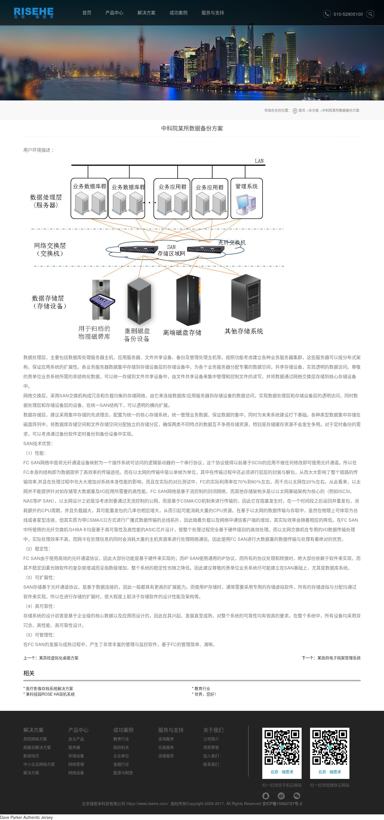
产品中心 (114, 12)
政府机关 (121, 747)
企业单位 (121, 755)
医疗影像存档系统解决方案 (49, 688)
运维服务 (166, 755)
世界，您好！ (206, 694)
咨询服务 (166, 738)
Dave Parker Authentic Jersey (26, 817)
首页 (86, 12)
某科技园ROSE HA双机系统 (50, 694)
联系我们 (211, 764)
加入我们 (211, 755)
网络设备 (76, 772)
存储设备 (76, 755)
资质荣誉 (211, 747)
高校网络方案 (35, 738)
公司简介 (211, 738)
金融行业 (121, 764)
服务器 (74, 747)
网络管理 (76, 764)
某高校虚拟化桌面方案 (58, 657)
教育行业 (202, 688)
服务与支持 (213, 12)
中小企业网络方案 (39, 764)
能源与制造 (123, 772)
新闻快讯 (31, 755)
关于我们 (213, 729)
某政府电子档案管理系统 (339, 657)
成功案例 (179, 12)
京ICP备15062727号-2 (282, 803)
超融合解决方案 (37, 747)
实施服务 (166, 747)
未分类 (314, 110)
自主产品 (76, 738)
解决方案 (146, 12)
